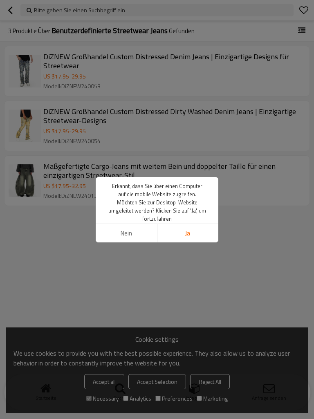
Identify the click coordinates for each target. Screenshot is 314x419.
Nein (126, 233)
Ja (187, 233)
